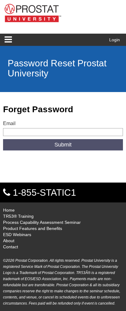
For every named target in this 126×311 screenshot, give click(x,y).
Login (114, 39)
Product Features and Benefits (32, 228)
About (8, 240)
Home (9, 210)
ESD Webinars (17, 234)
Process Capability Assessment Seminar (42, 222)
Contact (10, 246)
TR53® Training (18, 216)
